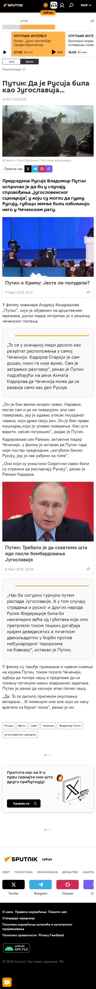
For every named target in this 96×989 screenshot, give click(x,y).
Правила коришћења (30, 912)
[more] (88, 292)
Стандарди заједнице (18, 918)
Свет (34, 725)
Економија (47, 872)
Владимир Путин (70, 725)
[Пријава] (62, 5)
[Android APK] (16, 948)
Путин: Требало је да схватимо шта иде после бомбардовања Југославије (46, 553)
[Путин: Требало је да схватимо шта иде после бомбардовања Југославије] (48, 511)
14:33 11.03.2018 (14, 99)
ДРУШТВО (70, 872)
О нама (7, 912)
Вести (21, 725)
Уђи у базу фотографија (56, 160)
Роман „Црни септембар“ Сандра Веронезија (33, 43)
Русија (8, 725)
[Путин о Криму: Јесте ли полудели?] (48, 247)
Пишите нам (57, 912)
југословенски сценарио (20, 734)
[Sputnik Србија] (14, 7)
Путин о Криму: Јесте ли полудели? (47, 283)
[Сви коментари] (7, 982)
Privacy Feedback (51, 935)
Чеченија (48, 725)
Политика (24, 872)
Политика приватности (19, 935)
